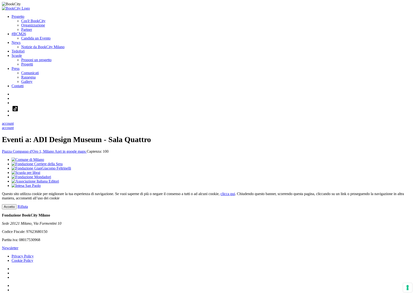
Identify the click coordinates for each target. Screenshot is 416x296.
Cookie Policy (22, 260)
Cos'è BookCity (33, 21)
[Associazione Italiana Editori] (35, 181)
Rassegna (28, 77)
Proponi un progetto (36, 60)
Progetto (18, 16)
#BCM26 (19, 34)
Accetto (9, 207)
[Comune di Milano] (28, 160)
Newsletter (10, 248)
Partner (26, 29)
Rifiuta (23, 206)
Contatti (18, 86)
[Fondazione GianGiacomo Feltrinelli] (41, 168)
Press (16, 68)
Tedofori (18, 51)
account (8, 123)
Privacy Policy (23, 256)
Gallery (26, 81)
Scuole (17, 55)
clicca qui (228, 194)
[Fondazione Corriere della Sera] (37, 164)
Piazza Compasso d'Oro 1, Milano (44, 151)
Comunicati (30, 73)
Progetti (27, 64)
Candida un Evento (36, 38)
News (16, 42)
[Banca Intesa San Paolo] (26, 186)
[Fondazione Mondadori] (31, 177)
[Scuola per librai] (26, 173)
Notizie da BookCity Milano (43, 47)
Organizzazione (33, 25)
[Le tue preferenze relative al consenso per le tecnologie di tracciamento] (407, 287)
